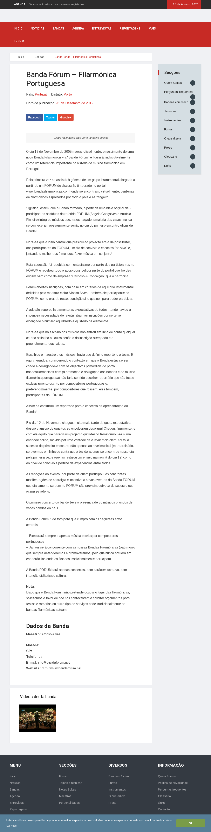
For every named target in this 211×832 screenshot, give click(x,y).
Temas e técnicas (70, 783)
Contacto (164, 809)
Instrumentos (173, 120)
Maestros (65, 796)
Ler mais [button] (11, 825)
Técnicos (170, 111)
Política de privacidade (173, 783)
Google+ (66, 117)
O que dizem (172, 138)
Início (18, 28)
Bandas (58, 28)
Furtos (168, 129)
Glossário (170, 156)
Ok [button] (191, 823)
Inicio (20, 56)
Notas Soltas (67, 789)
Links (167, 165)
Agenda (78, 28)
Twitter (50, 117)
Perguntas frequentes (178, 91)
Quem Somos (173, 82)
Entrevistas (101, 28)
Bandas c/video (119, 776)
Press (168, 147)
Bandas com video (176, 102)
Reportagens (130, 28)
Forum (19, 41)
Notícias (37, 28)
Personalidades (69, 802)
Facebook (34, 117)
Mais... (153, 28)
